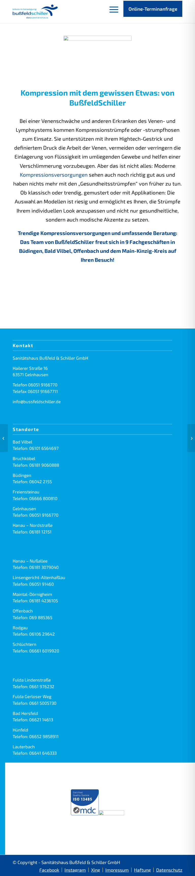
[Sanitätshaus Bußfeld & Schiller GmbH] (35, 11)
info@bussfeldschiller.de (37, 401)
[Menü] (111, 11)
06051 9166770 (42, 384)
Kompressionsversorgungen (54, 174)
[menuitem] (111, 11)
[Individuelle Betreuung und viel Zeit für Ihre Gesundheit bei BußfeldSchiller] (4, 438)
